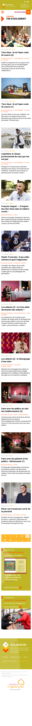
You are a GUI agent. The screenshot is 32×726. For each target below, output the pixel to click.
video (11, 203)
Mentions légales (15, 657)
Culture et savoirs (20, 263)
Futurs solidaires (14, 552)
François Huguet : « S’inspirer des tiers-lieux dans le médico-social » (15, 209)
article (12, 49)
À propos (5, 657)
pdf (6, 581)
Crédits (25, 657)
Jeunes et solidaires (15, 600)
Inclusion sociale (6, 58)
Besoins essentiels (7, 313)
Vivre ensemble (18, 58)
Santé (15, 215)
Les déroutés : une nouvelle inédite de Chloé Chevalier (13, 577)
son (10, 304)
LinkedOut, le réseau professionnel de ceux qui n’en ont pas (15, 156)
